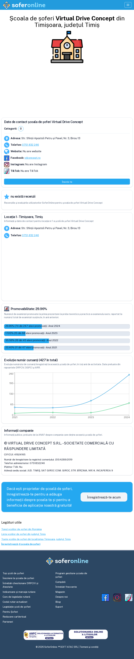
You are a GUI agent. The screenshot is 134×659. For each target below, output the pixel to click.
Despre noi (61, 596)
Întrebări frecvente (66, 586)
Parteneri (8, 621)
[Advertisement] (67, 89)
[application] (67, 396)
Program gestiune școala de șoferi (71, 575)
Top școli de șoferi (13, 573)
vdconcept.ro (33, 157)
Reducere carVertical (14, 616)
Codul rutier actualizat (15, 601)
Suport (59, 606)
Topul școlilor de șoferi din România (21, 529)
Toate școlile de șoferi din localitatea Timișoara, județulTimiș (36, 539)
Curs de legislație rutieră (16, 596)
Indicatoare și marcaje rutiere (19, 591)
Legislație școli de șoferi (17, 606)
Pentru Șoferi (10, 611)
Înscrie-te (67, 182)
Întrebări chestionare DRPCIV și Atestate (20, 585)
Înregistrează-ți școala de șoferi (20, 544)
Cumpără (60, 582)
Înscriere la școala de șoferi (18, 578)
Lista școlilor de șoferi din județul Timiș (23, 534)
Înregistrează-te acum (104, 497)
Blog (58, 601)
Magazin (60, 591)
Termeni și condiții (89, 647)
